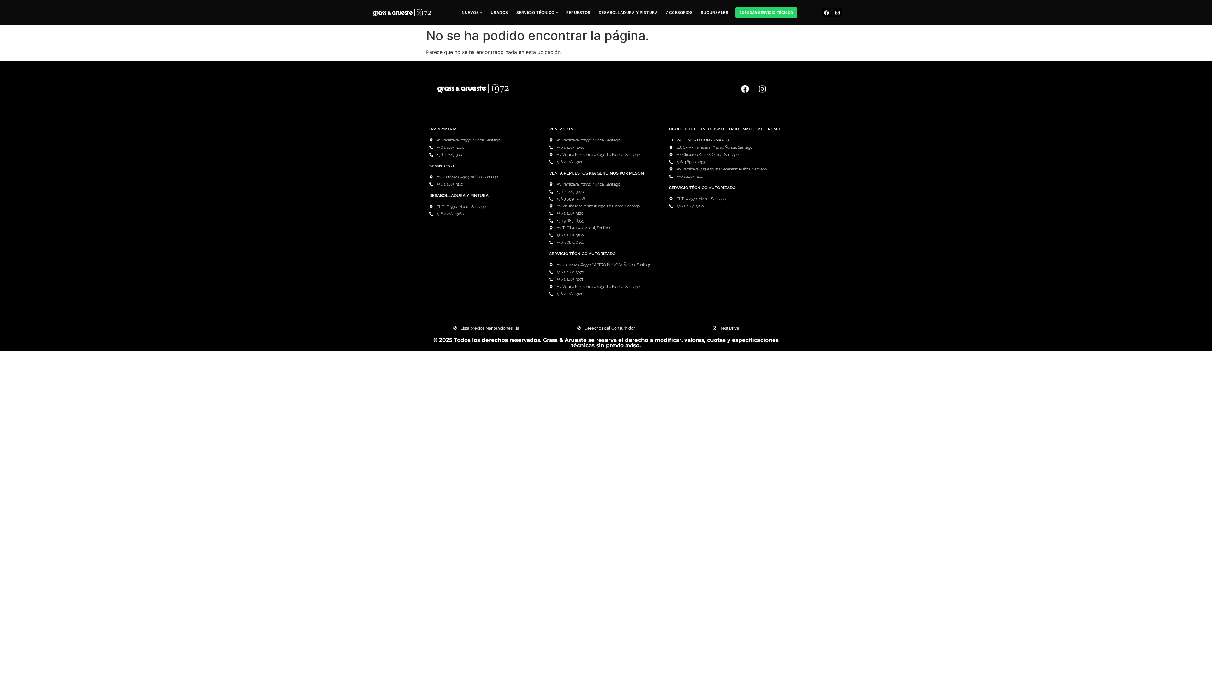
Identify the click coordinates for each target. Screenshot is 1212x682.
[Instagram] (837, 12)
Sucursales (714, 12)
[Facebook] (826, 12)
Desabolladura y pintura (628, 12)
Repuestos (578, 12)
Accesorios (679, 12)
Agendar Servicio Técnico (766, 12)
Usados (499, 12)
